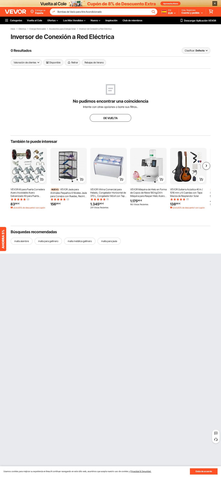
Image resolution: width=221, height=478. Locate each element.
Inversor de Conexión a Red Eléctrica (95, 29)
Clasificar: (190, 50)
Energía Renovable (38, 29)
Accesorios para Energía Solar (62, 29)
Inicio (13, 29)
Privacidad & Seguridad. (140, 471)
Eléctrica (22, 29)
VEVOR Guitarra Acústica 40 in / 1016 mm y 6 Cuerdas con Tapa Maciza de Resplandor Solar (186, 192)
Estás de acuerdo (204, 471)
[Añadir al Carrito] (42, 179)
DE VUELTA (110, 118)
